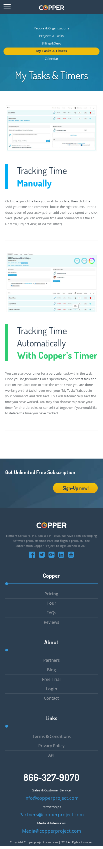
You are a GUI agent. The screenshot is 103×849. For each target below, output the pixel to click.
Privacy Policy (51, 745)
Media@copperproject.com (51, 831)
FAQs (51, 612)
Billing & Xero (51, 43)
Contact (51, 698)
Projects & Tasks (51, 36)
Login (51, 689)
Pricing (51, 594)
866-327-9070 (52, 777)
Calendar (51, 59)
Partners (51, 660)
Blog (51, 670)
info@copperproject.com (51, 798)
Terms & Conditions (51, 736)
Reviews (51, 622)
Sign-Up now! (75, 488)
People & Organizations (51, 28)
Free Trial (51, 679)
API (51, 755)
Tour (51, 603)
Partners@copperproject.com (51, 815)
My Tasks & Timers (51, 51)
